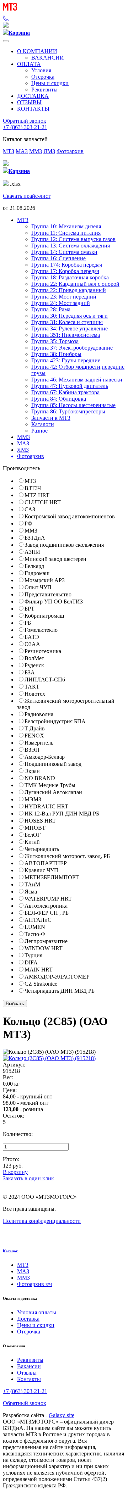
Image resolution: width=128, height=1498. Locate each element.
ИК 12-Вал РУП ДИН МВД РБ (62, 814)
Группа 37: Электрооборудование (72, 348)
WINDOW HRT (44, 948)
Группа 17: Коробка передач (65, 271)
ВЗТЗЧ (33, 488)
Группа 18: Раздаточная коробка (70, 277)
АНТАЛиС (38, 920)
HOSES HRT (40, 821)
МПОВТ (35, 828)
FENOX (34, 736)
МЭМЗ (33, 799)
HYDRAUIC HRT (46, 806)
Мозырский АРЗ (45, 580)
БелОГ (33, 835)
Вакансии (29, 1366)
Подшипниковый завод (53, 764)
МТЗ (8, 151)
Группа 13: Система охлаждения (70, 246)
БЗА (30, 672)
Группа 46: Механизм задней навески (76, 380)
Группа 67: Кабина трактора (65, 392)
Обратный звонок (24, 121)
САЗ (30, 509)
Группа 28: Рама (50, 309)
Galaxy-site (61, 1415)
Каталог (10, 1251)
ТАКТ (32, 687)
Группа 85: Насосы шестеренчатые (73, 405)
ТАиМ (32, 884)
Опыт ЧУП (38, 587)
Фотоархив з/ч (34, 1284)
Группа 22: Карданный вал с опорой (75, 284)
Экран (32, 771)
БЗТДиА (35, 538)
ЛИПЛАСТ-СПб (45, 679)
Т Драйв (35, 728)
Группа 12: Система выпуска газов (73, 239)
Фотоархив (70, 151)
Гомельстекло (41, 630)
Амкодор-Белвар (45, 757)
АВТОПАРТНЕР (46, 863)
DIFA (31, 962)
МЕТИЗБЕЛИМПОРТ (52, 877)
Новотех (35, 694)
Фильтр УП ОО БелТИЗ (54, 601)
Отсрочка (42, 77)
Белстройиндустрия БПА (55, 721)
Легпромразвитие (46, 941)
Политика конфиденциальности (42, 1221)
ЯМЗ (49, 151)
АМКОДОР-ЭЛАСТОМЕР (57, 977)
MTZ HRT (37, 495)
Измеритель (39, 743)
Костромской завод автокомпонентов (70, 516)
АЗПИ (32, 552)
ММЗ (35, 151)
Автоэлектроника (46, 906)
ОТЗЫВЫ (29, 102)
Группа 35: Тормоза (55, 341)
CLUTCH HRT (43, 502)
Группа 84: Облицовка (58, 399)
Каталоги (42, 424)
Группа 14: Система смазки (64, 252)
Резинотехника (43, 651)
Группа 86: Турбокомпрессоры (68, 411)
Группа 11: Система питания (66, 233)
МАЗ (22, 151)
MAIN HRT (39, 970)
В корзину (15, 1172)
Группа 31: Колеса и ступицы (67, 322)
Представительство (48, 594)
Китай (32, 842)
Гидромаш (37, 573)
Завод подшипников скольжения (64, 545)
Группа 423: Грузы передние (65, 360)
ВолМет (34, 658)
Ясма (31, 892)
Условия (41, 70)
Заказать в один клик (28, 1178)
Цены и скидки (50, 83)
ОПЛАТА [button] (29, 64)
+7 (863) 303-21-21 (25, 127)
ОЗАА (32, 644)
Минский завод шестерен (55, 559)
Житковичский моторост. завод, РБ (67, 856)
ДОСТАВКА (33, 96)
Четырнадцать (42, 849)
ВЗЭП (32, 750)
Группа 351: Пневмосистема (65, 335)
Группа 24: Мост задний (60, 303)
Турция (33, 955)
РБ (28, 623)
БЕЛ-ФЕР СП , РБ (47, 913)
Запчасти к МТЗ (50, 418)
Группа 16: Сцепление (58, 258)
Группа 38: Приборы (56, 354)
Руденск (34, 665)
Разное (39, 431)
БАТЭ (32, 637)
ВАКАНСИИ (47, 58)
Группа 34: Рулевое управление (69, 328)
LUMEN (35, 927)
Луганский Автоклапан (53, 792)
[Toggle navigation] (6, 41)
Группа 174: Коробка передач (66, 265)
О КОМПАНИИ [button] (37, 51)
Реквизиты (44, 90)
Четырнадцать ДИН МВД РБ (60, 991)
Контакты (29, 1379)
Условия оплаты (36, 1312)
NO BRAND (40, 778)
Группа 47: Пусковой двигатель (69, 386)
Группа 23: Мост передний (63, 297)
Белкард (34, 566)
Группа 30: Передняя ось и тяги (69, 316)
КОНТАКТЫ (33, 109)
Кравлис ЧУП (41, 870)
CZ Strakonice (41, 984)
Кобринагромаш (44, 616)
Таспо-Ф (35, 934)
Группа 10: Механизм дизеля (66, 226)
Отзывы (27, 1373)
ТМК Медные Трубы (50, 785)
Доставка (28, 1319)
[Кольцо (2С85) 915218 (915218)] (49, 1058)
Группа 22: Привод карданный (68, 290)
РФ (28, 523)
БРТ (29, 609)
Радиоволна (39, 714)
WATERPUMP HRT (48, 899)
